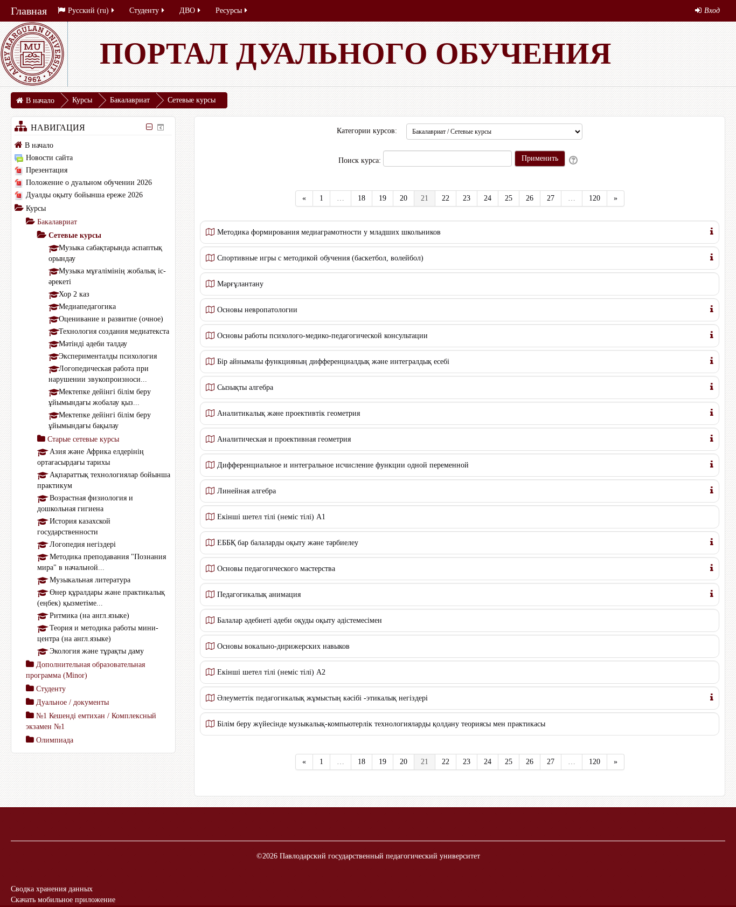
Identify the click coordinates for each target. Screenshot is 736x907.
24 (487, 198)
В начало (39, 145)
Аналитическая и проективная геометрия (284, 439)
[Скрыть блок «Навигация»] (149, 127)
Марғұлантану (240, 284)
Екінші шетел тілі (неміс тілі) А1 (271, 517)
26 (529, 198)
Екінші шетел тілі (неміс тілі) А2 (271, 672)
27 (550, 198)
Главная (29, 11)
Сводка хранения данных (52, 889)
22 (445, 198)
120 (594, 198)
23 (466, 198)
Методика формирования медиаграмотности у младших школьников (329, 232)
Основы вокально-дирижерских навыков (283, 646)
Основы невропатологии (257, 310)
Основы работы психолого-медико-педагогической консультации (322, 336)
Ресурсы (229, 10)
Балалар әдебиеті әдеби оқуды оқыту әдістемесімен (299, 620)
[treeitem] (93, 145)
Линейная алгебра (246, 491)
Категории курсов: (367, 131)
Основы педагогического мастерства (276, 569)
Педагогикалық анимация (259, 594)
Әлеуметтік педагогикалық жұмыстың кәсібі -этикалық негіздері (322, 698)
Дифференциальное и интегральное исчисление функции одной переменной (343, 465)
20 (403, 198)
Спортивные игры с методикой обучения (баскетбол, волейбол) (320, 258)
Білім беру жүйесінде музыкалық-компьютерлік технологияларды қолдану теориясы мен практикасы (381, 724)
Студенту (144, 10)
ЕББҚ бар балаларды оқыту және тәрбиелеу (287, 543)
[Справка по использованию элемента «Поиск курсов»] (574, 160)
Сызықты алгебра (245, 387)
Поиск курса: (360, 160)
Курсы (36, 208)
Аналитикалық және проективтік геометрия (288, 413)
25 (508, 198)
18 (361, 198)
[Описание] (711, 230)
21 (428, 198)
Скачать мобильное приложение (63, 900)
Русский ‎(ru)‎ (88, 10)
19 (382, 198)
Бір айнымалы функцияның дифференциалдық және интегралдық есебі (333, 362)
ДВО (187, 10)
